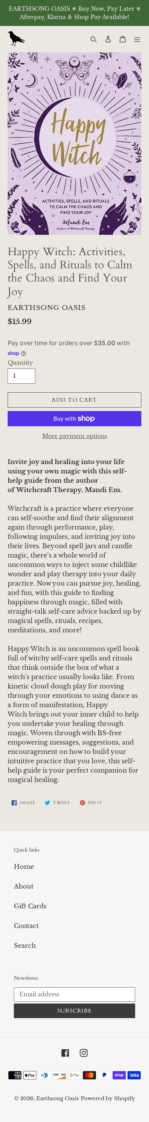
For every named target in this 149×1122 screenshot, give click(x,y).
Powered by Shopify (108, 1098)
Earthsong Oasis (57, 1098)
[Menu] (137, 39)
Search (25, 946)
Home (24, 867)
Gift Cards (30, 906)
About (24, 886)
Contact (26, 926)
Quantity (20, 362)
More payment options (74, 436)
